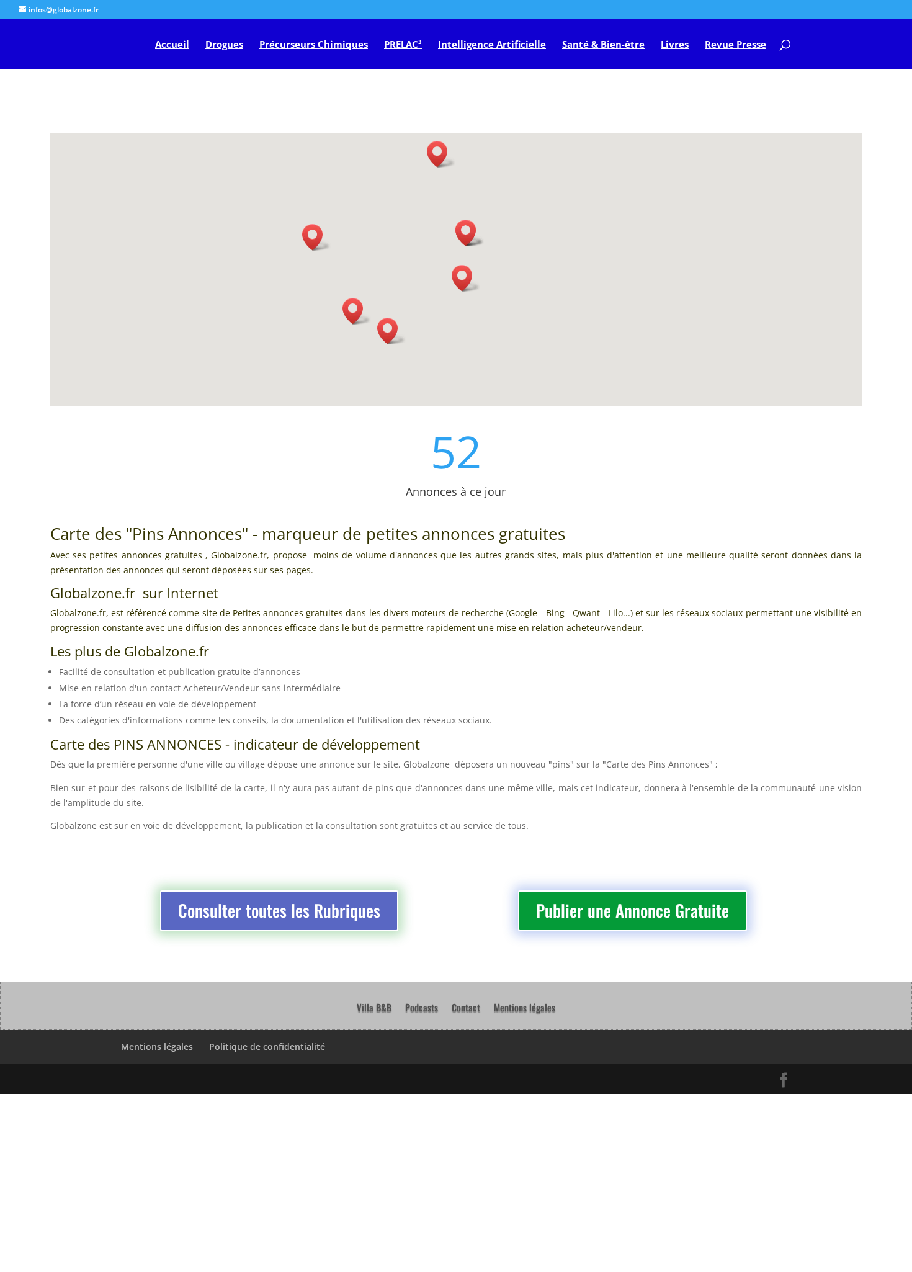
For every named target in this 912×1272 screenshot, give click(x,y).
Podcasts (421, 1008)
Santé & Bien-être (603, 45)
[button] (316, 237)
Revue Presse (735, 45)
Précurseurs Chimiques (313, 45)
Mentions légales (524, 1008)
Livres (675, 45)
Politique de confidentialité (267, 1046)
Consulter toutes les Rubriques (279, 910)
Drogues (224, 45)
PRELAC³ (403, 45)
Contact (466, 1008)
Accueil (172, 45)
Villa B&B (374, 1008)
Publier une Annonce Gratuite (632, 910)
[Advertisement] (372, 1181)
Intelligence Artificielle (492, 45)
